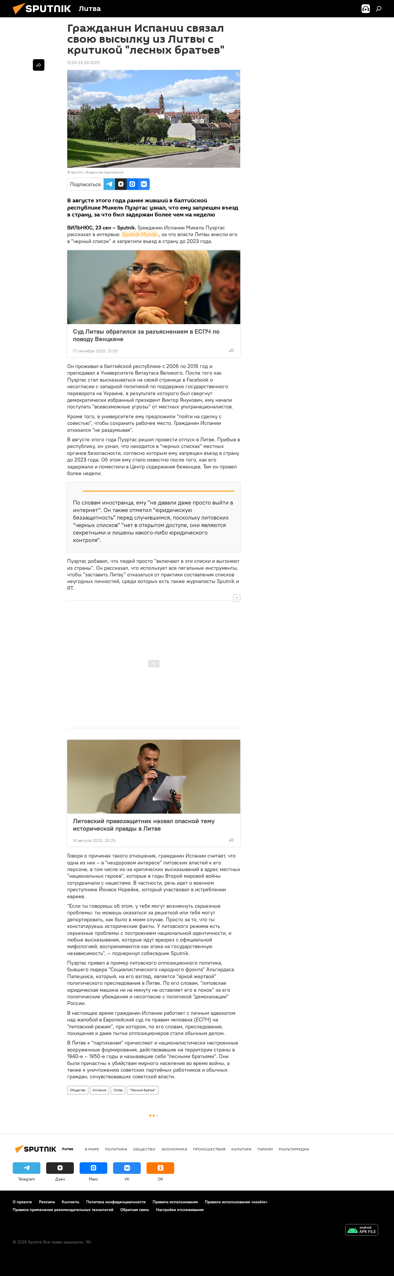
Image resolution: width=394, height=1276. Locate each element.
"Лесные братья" (143, 1090)
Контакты (70, 1201)
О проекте (22, 1201)
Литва (118, 1090)
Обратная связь (134, 1209)
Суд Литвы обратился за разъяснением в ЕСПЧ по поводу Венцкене (146, 335)
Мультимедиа (294, 1149)
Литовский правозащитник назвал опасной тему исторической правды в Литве (144, 824)
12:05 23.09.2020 (83, 62)
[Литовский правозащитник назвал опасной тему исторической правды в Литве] (153, 777)
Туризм (265, 1149)
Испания (99, 1090)
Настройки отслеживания (180, 1209)
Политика (116, 1149)
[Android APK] (361, 1230)
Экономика (174, 1149)
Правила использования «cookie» (236, 1201)
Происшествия (209, 1149)
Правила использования (175, 1201)
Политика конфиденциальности (116, 1201)
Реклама (47, 1201)
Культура (241, 1149)
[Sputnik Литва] (44, 15)
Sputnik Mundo (139, 234)
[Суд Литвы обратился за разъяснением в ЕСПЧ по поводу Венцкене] (153, 287)
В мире (92, 1149)
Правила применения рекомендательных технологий (63, 1209)
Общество (78, 1090)
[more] (231, 350)
